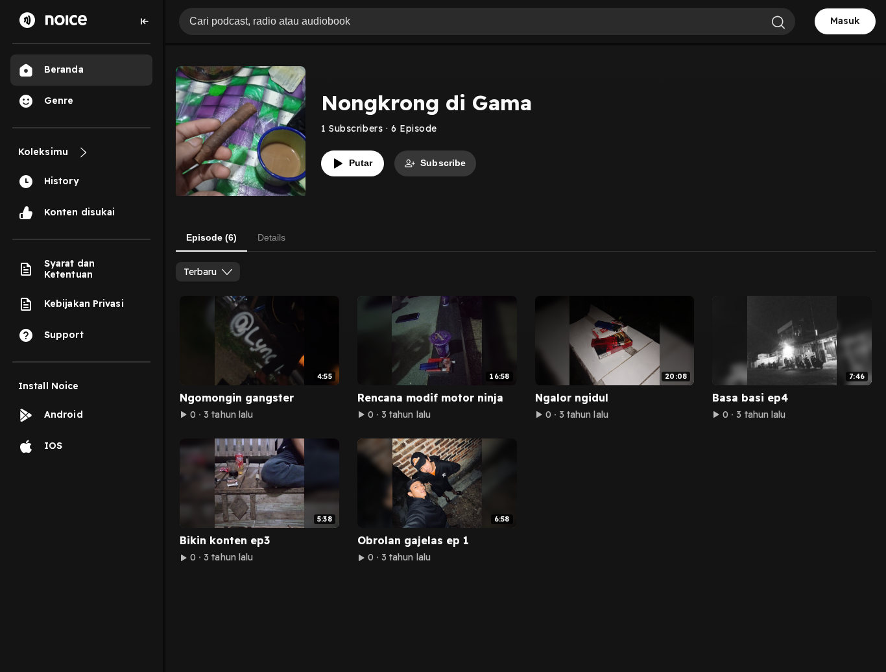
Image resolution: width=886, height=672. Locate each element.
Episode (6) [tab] (211, 237)
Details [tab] (271, 237)
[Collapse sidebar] (144, 21)
